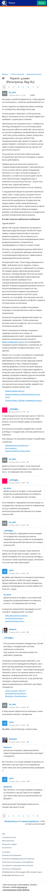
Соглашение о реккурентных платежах (17, 865)
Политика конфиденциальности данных (18, 858)
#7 (28, 707)
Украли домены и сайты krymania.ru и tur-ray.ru (22, 395)
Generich (13, 739)
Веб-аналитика (8, 840)
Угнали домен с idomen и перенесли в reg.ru (23, 400)
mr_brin (12, 92)
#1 (28, 412)
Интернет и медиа (9, 844)
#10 (28, 781)
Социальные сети (9, 837)
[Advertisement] (23, 13)
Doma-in (12, 629)
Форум (5, 74)
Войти (41, 2)
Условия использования (11, 855)
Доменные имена (34, 74)
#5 (28, 573)
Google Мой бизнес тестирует (15, 621)
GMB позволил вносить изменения (17, 616)
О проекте (6, 852)
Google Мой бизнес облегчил (15, 618)
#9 (28, 742)
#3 (28, 483)
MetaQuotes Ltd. (17, 875)
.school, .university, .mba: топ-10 (16, 691)
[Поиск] (34, 3)
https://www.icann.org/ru (13, 342)
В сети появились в (11, 448)
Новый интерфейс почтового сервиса (18, 451)
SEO (3, 834)
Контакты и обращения (11, 869)
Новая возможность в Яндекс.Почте (17, 445)
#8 (28, 725)
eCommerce (6, 847)
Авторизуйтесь (11, 821)
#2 (28, 462)
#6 (28, 632)
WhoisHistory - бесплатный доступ (17, 696)
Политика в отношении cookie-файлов (17, 862)
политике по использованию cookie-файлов (16, 888)
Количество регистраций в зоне (16, 693)
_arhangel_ (14, 409)
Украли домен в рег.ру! (14, 391)
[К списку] (8, 78)
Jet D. (11, 570)
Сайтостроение (17, 74)
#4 (28, 525)
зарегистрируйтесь (30, 821)
